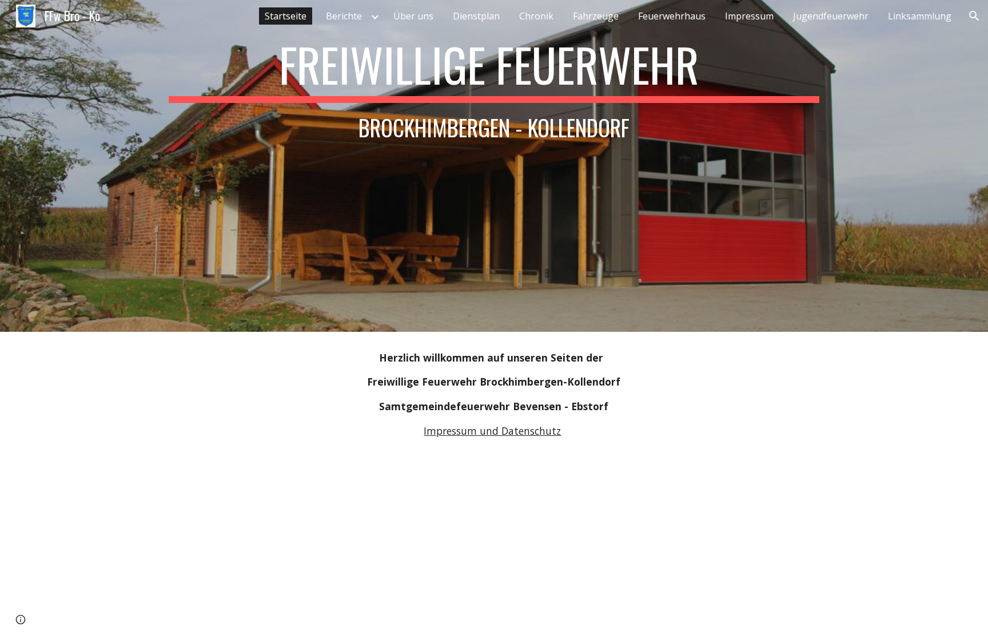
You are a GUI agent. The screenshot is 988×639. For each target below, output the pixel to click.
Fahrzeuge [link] (596, 16)
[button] (974, 16)
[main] (494, 166)
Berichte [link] (344, 16)
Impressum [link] (749, 16)
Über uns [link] (413, 16)
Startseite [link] (285, 16)
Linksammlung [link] (919, 16)
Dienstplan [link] (476, 16)
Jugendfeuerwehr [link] (831, 16)
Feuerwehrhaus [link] (672, 16)
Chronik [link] (536, 16)
